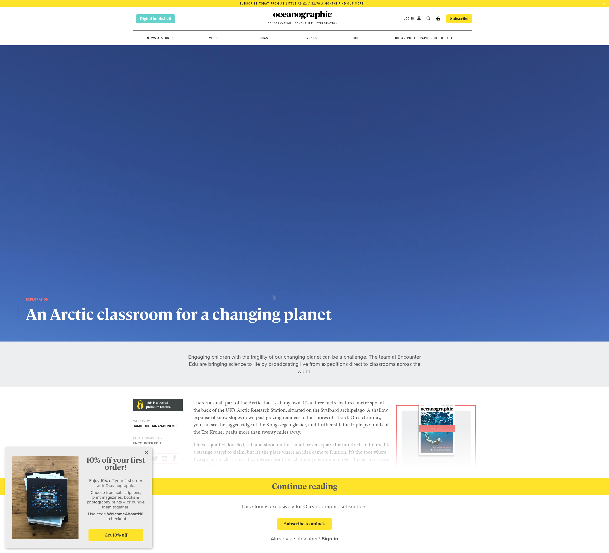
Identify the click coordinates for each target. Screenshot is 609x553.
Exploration (327, 23)
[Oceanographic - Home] (303, 15)
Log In (410, 18)
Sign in (330, 539)
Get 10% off (115, 535)
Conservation (279, 23)
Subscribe (459, 18)
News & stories (161, 38)
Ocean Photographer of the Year (425, 38)
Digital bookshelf (155, 18)
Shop (356, 38)
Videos (215, 38)
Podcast (262, 38)
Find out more (351, 3)
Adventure (304, 23)
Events (311, 38)
